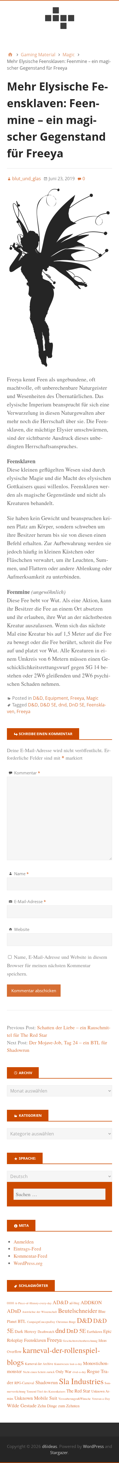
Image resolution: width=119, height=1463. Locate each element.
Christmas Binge (66, 1322)
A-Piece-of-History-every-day (33, 1303)
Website (21, 929)
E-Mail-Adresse (30, 901)
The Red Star (78, 1391)
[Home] (10, 54)
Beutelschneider (77, 1310)
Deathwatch (46, 1331)
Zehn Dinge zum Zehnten (58, 1405)
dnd (62, 705)
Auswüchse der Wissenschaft (39, 1312)
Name (21, 873)
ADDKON (91, 1302)
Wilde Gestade (22, 1405)
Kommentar (27, 773)
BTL (22, 1321)
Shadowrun (46, 1382)
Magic (92, 698)
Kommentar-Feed (30, 1256)
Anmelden (24, 1241)
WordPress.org (28, 1263)
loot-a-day (76, 1364)
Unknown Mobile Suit (35, 1398)
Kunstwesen (61, 1364)
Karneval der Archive (39, 1364)
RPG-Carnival (24, 1383)
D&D (38, 698)
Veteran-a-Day (101, 1399)
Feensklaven (35, 1340)
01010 (10, 1303)
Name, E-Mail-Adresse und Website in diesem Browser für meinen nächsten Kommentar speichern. (57, 965)
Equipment (56, 698)
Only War (63, 1371)
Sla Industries (81, 1381)
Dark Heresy (26, 1331)
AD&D (60, 1302)
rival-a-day (79, 1372)
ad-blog (74, 1303)
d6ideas (49, 1446)
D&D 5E (48, 705)
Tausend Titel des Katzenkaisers (46, 1391)
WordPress (93, 1446)
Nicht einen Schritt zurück (39, 1372)
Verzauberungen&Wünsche (74, 1399)
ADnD (14, 1310)
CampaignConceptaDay (41, 1322)
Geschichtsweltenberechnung (80, 1341)
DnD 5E (76, 705)
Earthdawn (94, 1331)
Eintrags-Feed (27, 1248)
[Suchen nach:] (59, 1194)
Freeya (77, 698)
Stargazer (59, 1452)
